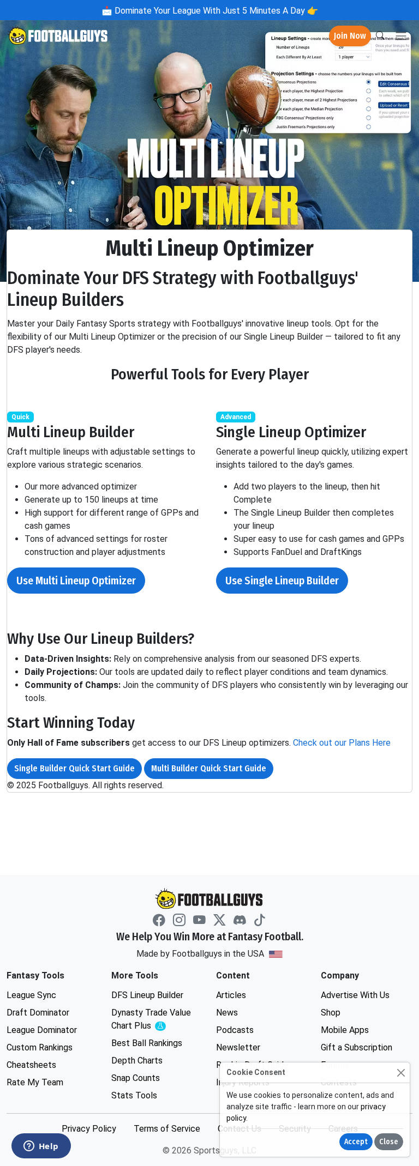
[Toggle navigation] (401, 36)
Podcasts (235, 1030)
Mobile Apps (345, 1030)
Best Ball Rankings (146, 1043)
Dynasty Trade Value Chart (153, 1019)
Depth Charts (137, 1060)
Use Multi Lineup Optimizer (76, 580)
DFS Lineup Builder (147, 995)
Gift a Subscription (356, 1047)
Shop (330, 1012)
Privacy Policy (89, 1128)
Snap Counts (135, 1078)
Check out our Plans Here (342, 743)
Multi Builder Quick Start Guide (208, 768)
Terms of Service (167, 1128)
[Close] (400, 1072)
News (227, 1012)
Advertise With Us (355, 995)
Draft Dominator (38, 1012)
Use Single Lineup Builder (282, 580)
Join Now (350, 36)
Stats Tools (134, 1095)
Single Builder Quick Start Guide (74, 768)
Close (388, 1141)
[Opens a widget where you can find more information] (41, 1147)
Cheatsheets (31, 1065)
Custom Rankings (40, 1047)
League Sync (31, 995)
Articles (231, 995)
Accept (356, 1141)
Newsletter (238, 1047)
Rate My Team (35, 1082)
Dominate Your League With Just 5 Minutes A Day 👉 (215, 10)
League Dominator (42, 1030)
